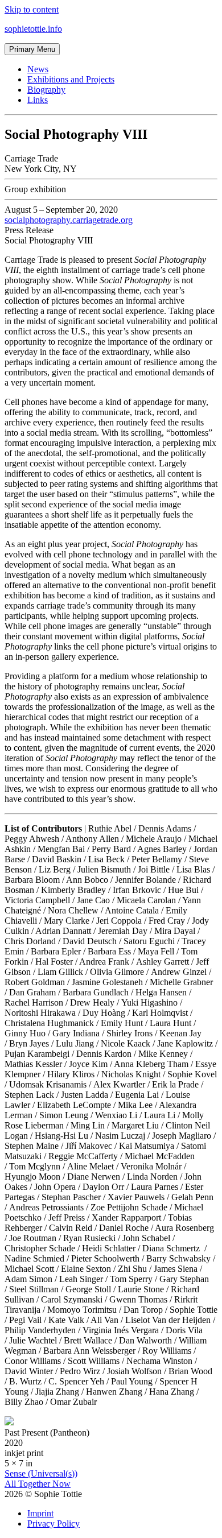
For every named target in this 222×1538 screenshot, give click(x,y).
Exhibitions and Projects (70, 79)
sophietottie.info (33, 29)
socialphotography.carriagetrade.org (69, 220)
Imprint (40, 1513)
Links (37, 100)
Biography (46, 89)
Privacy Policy (53, 1523)
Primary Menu (32, 49)
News (37, 69)
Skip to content (32, 9)
